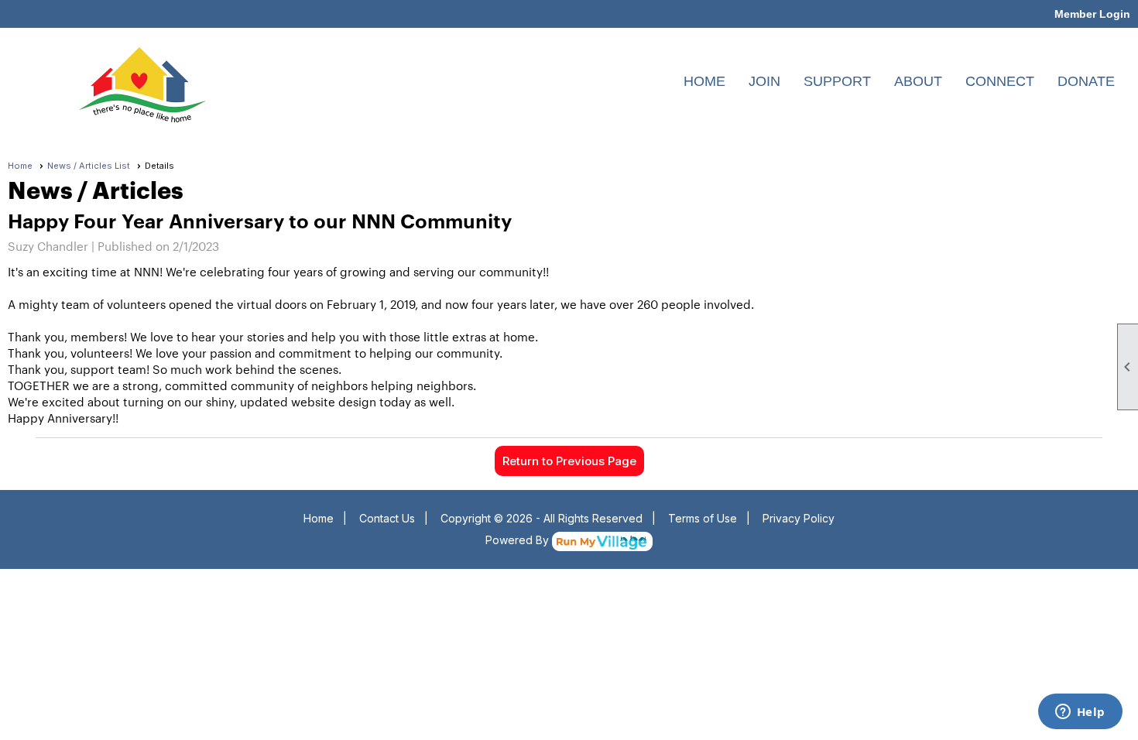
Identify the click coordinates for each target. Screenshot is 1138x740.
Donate (1086, 81)
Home (704, 81)
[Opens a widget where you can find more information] (1080, 713)
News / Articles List (88, 165)
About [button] (918, 81)
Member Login (1092, 14)
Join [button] (764, 81)
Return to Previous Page (569, 461)
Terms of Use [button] (702, 518)
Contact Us (387, 518)
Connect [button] (999, 81)
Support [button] (837, 81)
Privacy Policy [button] (799, 518)
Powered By (518, 539)
